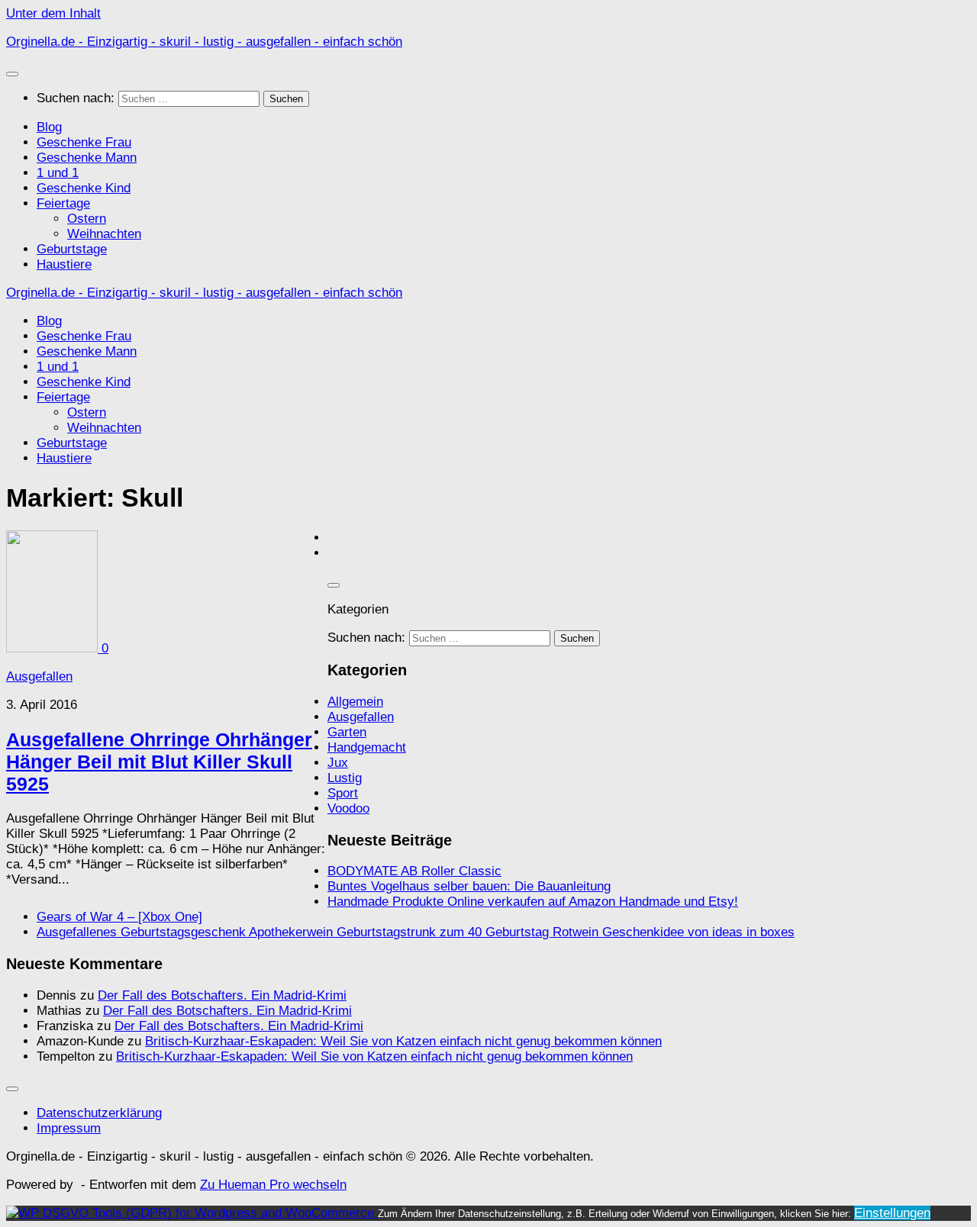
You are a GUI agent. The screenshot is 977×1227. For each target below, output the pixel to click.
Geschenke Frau (84, 142)
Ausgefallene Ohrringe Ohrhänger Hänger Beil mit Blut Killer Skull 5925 (159, 761)
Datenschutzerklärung (99, 1113)
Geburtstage (72, 249)
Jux (337, 762)
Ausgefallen (39, 676)
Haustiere (64, 264)
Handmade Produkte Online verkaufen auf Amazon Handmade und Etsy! (532, 901)
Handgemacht (366, 747)
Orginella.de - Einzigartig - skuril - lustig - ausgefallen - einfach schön (204, 41)
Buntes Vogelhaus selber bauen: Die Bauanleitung (469, 886)
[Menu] (12, 74)
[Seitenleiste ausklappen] (333, 585)
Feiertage (63, 203)
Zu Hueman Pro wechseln (273, 1184)
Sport (342, 793)
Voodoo (348, 808)
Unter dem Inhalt (53, 13)
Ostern (86, 218)
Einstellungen (892, 1213)
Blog (49, 127)
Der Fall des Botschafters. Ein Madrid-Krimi (222, 995)
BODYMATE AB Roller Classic (414, 871)
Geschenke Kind (84, 188)
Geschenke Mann (87, 157)
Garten (346, 732)
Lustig (344, 778)
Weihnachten (104, 234)
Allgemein (355, 701)
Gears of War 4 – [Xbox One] (119, 917)
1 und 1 (58, 173)
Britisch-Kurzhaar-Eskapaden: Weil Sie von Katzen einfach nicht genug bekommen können (403, 1041)
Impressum (69, 1128)
